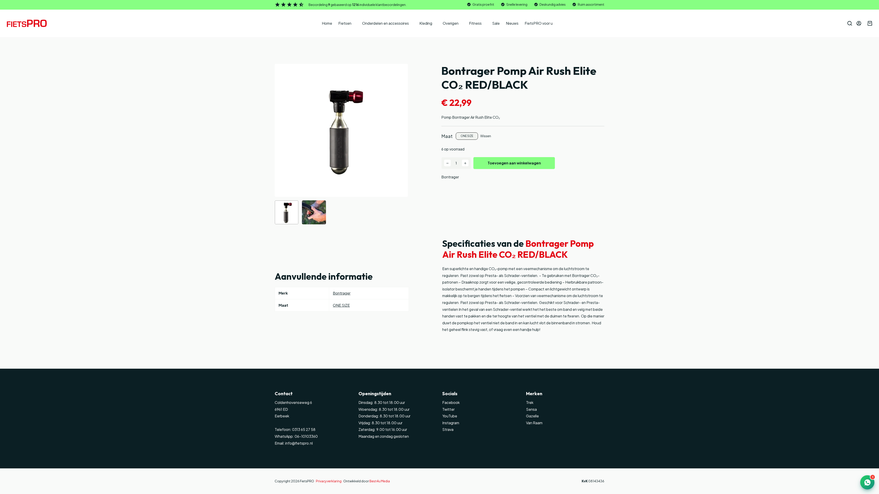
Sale (496, 23)
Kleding (425, 23)
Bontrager (450, 177)
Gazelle (532, 415)
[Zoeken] (849, 23)
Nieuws (512, 23)
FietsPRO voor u (539, 23)
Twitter (448, 409)
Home (327, 23)
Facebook (451, 402)
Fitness (475, 23)
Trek (529, 402)
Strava (447, 429)
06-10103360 (306, 436)
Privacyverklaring (329, 481)
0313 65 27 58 (303, 429)
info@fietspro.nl (299, 443)
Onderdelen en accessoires (385, 23)
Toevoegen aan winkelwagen (514, 163)
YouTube (449, 415)
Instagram (450, 422)
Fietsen (344, 23)
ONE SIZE (341, 305)
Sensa (531, 409)
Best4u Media (379, 481)
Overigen (450, 23)
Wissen (485, 136)
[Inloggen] (859, 23)
